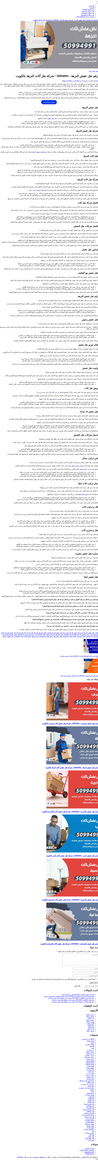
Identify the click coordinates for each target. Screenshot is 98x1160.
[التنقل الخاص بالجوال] (97, 1)
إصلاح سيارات (89, 1044)
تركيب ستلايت (89, 1055)
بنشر (92, 1048)
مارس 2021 (90, 1031)
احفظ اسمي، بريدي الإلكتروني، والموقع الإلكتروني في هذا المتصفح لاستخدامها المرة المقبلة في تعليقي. (63, 979)
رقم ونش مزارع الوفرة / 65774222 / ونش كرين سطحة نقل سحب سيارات (71, 998)
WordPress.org (89, 1154)
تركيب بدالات (90, 1053)
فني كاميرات (90, 1107)
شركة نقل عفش (41, 152)
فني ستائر (75, 466)
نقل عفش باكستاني (14, 634)
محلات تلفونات (89, 1120)
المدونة (92, 7)
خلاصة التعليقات (89, 1152)
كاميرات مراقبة (89, 1113)
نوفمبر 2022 (90, 1022)
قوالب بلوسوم (38, 1157)
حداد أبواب (91, 1071)
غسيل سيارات (89, 1095)
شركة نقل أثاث (79, 634)
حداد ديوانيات (90, 1077)
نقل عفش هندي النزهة (72, 636)
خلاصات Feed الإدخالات (87, 1150)
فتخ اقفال (91, 1098)
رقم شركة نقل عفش (62, 633)
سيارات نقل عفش (88, 634)
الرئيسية (91, 6)
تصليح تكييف (90, 1061)
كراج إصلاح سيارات (88, 1115)
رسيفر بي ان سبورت (87, 1084)
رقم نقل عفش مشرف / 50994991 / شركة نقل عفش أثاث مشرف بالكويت (70, 723)
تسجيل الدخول (89, 1148)
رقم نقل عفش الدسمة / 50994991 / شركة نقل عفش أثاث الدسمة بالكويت (70, 900)
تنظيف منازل (90, 1068)
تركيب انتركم (90, 1051)
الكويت (83, 1157)
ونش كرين (91, 1140)
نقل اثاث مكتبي (35, 634)
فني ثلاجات (90, 1102)
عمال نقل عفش (62, 634)
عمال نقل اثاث (71, 634)
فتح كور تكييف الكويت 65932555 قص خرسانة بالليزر (77, 994)
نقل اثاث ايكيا (43, 634)
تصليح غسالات (89, 1064)
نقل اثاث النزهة (52, 634)
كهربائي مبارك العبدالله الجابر (85, 16)
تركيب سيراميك (89, 1057)
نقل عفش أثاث (93, 71)
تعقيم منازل (90, 1066)
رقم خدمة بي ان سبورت (86, 1088)
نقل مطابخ (30, 636)
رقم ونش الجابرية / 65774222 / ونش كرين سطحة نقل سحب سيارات (72, 1002)
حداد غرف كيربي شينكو (86, 1080)
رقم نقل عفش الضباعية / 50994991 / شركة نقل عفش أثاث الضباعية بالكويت (69, 944)
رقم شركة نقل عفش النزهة (47, 633)
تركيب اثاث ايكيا (84, 494)
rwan (96, 81)
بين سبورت (90, 1050)
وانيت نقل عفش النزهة (10, 636)
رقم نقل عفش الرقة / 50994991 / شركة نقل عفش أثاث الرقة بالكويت (71, 768)
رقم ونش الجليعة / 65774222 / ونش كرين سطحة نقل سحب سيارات (73, 1000)
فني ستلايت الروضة (88, 11)
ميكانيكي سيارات (88, 1129)
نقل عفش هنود (60, 636)
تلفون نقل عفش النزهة (91, 633)
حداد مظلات (90, 1082)
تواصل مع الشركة (49, 102)
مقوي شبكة (90, 1126)
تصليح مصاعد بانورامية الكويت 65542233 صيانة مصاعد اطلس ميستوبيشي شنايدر (68, 996)
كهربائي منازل (89, 1118)
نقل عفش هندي (83, 636)
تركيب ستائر (83, 469)
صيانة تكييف (90, 1093)
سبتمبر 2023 (90, 1016)
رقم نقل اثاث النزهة (25, 633)
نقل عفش (51, 118)
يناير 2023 (91, 1018)
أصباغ (92, 1042)
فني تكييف (90, 1100)
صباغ (92, 1091)
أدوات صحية (90, 1041)
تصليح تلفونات (89, 1062)
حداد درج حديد (89, 1075)
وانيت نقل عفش (22, 636)
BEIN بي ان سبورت (88, 1039)
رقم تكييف (90, 1086)
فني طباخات (90, 1106)
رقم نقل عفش (14, 633)
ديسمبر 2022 (90, 1020)
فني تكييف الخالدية (88, 9)
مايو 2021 (91, 1027)
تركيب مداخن (90, 1059)
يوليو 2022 (91, 1025)
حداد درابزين (90, 1073)
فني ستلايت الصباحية (87, 13)
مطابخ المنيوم (89, 1122)
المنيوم (92, 1046)
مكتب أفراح (90, 1127)
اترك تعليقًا (65, 81)
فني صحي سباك (89, 1104)
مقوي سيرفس (89, 1124)
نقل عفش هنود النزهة (49, 636)
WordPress (20, 1157)
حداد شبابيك (90, 1079)
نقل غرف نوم (38, 636)
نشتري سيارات (89, 1133)
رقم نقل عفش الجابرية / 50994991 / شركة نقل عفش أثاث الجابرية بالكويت (70, 812)
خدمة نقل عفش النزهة (76, 633)
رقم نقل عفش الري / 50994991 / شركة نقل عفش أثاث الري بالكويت (72, 856)
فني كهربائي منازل (88, 1109)
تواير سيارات (90, 1070)
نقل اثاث (43, 190)
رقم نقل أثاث (35, 633)
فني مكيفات (90, 1111)
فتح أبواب (91, 1097)
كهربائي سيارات (89, 1117)
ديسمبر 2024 (90, 1014)
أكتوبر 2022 (90, 1023)
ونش (50, 399)
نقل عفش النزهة (25, 634)
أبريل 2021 (91, 1029)
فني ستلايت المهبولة (87, 15)
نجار (93, 1131)
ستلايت (92, 1089)
